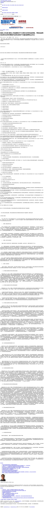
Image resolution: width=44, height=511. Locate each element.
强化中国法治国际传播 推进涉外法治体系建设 (9, 491)
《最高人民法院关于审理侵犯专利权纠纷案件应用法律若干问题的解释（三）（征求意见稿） (16, 465)
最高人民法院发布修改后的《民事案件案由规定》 (9, 464)
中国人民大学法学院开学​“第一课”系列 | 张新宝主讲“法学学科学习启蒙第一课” (14, 490)
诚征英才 (5, 499)
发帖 (2, 12)
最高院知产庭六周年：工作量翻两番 (7, 469)
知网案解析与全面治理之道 (6, 492)
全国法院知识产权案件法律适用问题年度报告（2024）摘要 (11, 468)
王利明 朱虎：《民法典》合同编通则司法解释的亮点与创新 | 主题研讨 (13, 489)
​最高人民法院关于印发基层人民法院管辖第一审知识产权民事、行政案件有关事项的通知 (15, 467)
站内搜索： (2, 14)
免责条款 (12, 499)
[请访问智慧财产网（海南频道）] (22, 28)
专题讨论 (5, 12)
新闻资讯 (3, 29)
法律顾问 (15, 499)
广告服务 (2, 499)
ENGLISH (1, 1)
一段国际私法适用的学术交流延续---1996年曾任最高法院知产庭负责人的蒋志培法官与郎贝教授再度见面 (18, 497)
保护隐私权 (9, 499)
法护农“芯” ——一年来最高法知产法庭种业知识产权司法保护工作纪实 (13, 466)
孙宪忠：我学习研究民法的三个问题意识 (8, 494)
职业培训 (6, 7)
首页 (1, 29)
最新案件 (13, 12)
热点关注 (7, 29)
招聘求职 (3, 7)
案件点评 (8, 12)
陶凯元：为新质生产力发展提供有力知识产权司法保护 (10, 472)
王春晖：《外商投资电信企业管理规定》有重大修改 (10, 493)
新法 (10, 12)
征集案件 (16, 12)
